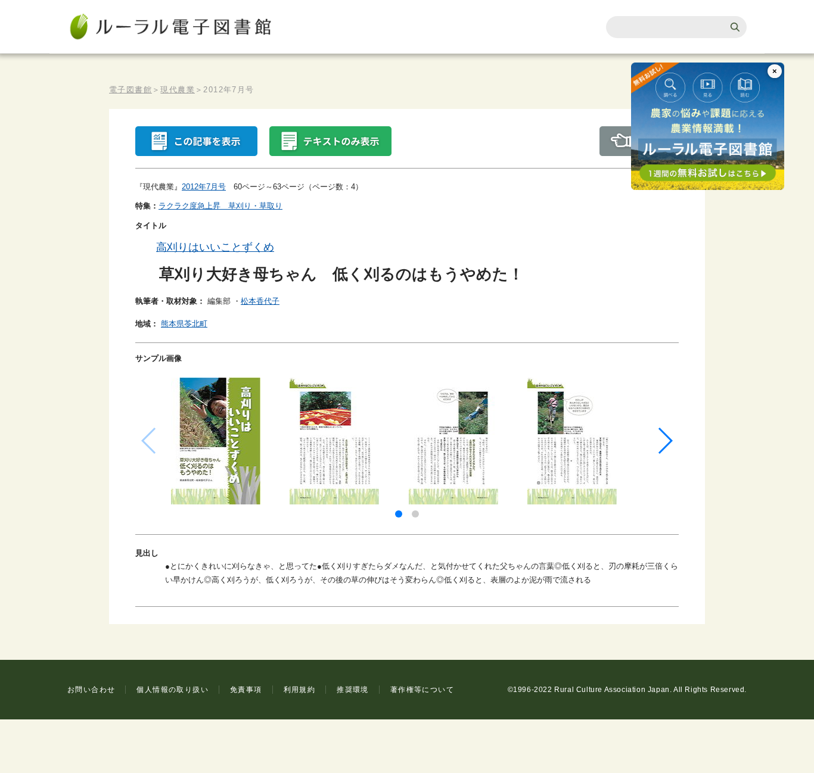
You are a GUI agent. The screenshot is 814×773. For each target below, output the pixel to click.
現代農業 (177, 89)
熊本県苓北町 (184, 323)
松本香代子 (260, 301)
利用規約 (300, 689)
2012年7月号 (204, 186)
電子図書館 (130, 89)
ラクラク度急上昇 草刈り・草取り (220, 205)
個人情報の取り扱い (172, 689)
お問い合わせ (91, 689)
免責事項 (246, 689)
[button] (398, 514)
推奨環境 (353, 689)
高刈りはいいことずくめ (215, 247)
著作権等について (422, 689)
